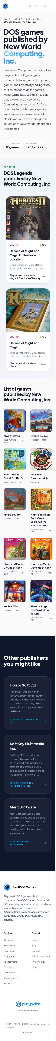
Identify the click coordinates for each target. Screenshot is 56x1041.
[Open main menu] (51, 6)
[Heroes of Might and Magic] (28, 310)
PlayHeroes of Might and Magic (23, 364)
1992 (24, 573)
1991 (41, 482)
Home (7, 19)
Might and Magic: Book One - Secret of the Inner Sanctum (40, 520)
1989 (18, 610)
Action (33, 482)
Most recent (9, 951)
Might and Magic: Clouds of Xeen (14, 565)
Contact (36, 951)
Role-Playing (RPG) (10, 441)
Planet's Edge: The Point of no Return (39, 610)
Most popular (10, 945)
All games (8, 940)
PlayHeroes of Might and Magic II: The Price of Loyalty (25, 277)
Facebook (28, 1032)
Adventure (9, 482)
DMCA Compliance (41, 956)
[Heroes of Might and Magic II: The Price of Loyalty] (28, 218)
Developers (9, 972)
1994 (19, 482)
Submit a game (11, 978)
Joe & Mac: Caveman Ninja (39, 476)
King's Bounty (12, 514)
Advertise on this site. (28, 1010)
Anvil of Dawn (12, 435)
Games (18, 19)
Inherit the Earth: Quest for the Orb (14, 476)
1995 (44, 364)
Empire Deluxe (39, 435)
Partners (8, 983)
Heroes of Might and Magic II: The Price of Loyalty (25, 255)
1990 (18, 519)
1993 (44, 440)
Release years (10, 961)
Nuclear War (11, 606)
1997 (44, 276)
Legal (34, 967)
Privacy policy (38, 961)
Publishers (33, 19)
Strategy (14, 245)
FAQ (34, 945)
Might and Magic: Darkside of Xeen (40, 565)
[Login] (44, 6)
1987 (50, 530)
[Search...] (30, 6)
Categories (9, 956)
